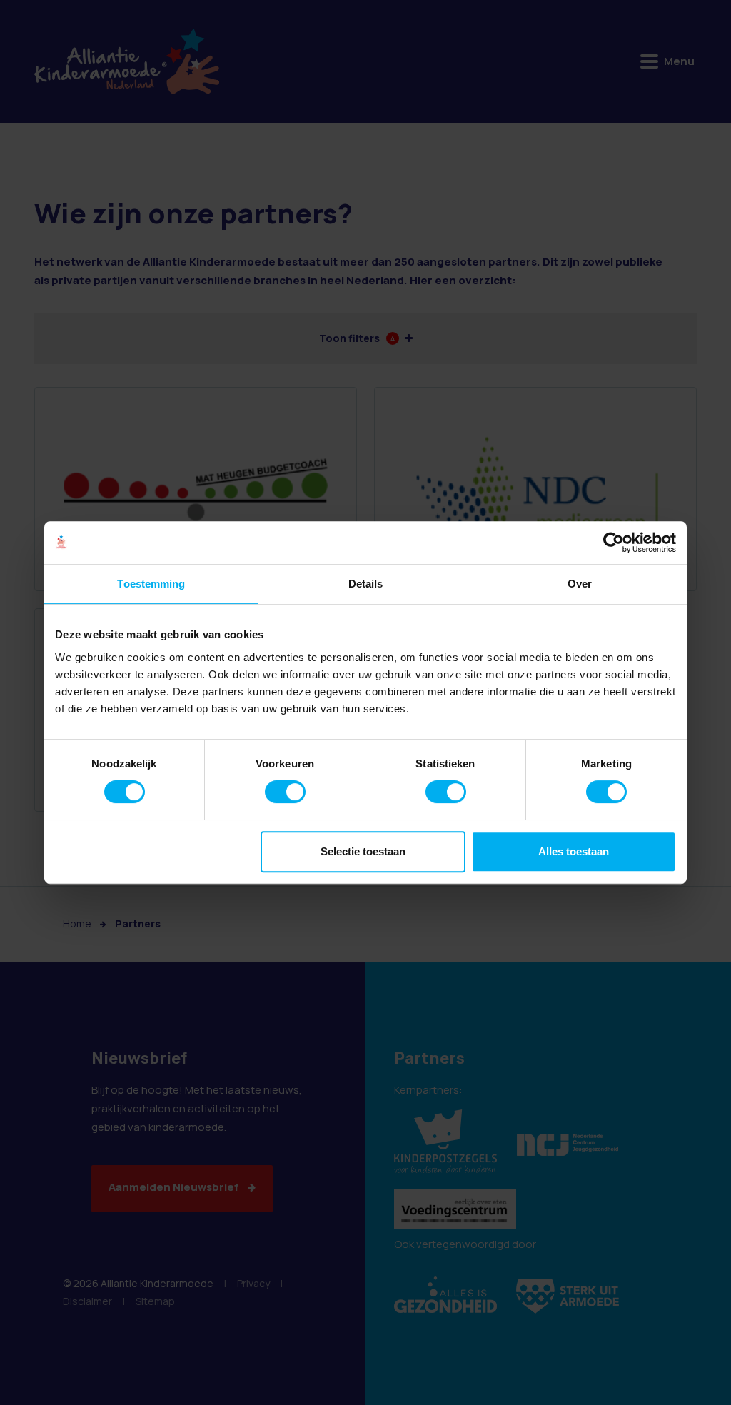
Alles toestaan (573, 851)
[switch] (285, 791)
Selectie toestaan (363, 851)
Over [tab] (580, 584)
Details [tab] (365, 584)
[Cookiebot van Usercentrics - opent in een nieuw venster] (613, 542)
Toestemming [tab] (151, 584)
